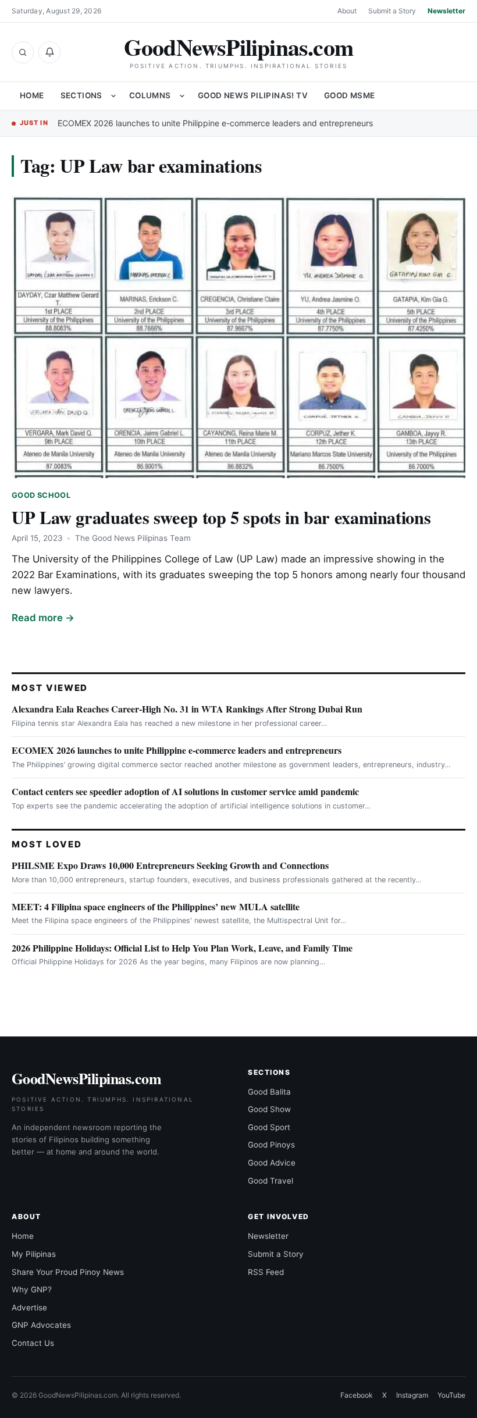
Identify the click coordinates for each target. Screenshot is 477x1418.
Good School (41, 495)
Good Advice (272, 1162)
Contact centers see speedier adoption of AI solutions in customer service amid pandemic (185, 791)
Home (32, 95)
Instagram (412, 1395)
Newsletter (446, 10)
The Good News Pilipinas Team (133, 538)
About (347, 10)
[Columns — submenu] (182, 96)
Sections (81, 95)
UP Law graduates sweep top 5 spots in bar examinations (221, 517)
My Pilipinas (34, 1254)
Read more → (43, 618)
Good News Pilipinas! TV (253, 95)
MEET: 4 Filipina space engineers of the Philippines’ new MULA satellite (156, 906)
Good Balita (269, 1091)
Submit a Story (392, 10)
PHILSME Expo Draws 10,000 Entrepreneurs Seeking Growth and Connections (170, 865)
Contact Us (33, 1343)
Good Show (269, 1109)
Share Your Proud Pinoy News (68, 1272)
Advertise (29, 1307)
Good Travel (270, 1180)
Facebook (356, 1395)
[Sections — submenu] (113, 96)
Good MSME (349, 95)
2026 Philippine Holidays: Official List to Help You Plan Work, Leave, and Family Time (182, 947)
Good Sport (269, 1127)
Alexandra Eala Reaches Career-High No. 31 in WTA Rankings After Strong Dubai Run (187, 708)
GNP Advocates (41, 1325)
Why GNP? (32, 1289)
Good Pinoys (271, 1144)
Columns (150, 95)
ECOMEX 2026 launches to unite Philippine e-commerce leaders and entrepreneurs (215, 123)
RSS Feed (266, 1272)
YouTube (451, 1395)
